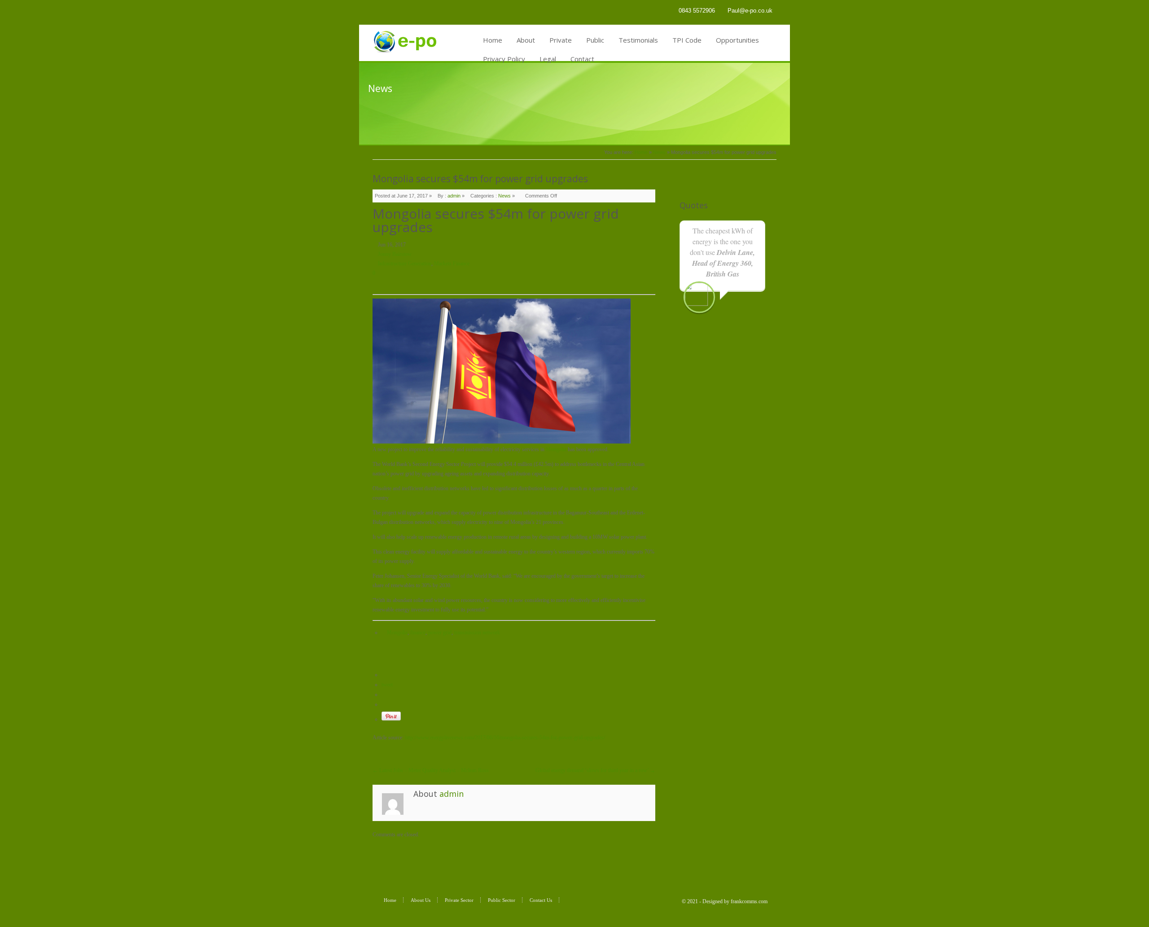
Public (595, 39)
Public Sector (501, 900)
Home (492, 39)
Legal (547, 58)
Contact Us (541, 900)
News (659, 152)
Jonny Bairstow (395, 254)
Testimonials (638, 39)
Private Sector (459, 900)
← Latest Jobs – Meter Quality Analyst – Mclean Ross (431, 770)
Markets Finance (451, 263)
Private (560, 39)
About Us (420, 900)
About (526, 39)
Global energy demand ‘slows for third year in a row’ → (595, 770)
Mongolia (556, 449)
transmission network (477, 632)
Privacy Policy (504, 58)
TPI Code (687, 39)
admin (453, 195)
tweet (387, 684)
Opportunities (737, 39)
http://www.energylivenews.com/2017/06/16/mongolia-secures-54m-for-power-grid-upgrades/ (505, 737)
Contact (582, 58)
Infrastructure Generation (404, 263)
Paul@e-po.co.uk (750, 10)
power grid (440, 632)
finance (417, 632)
